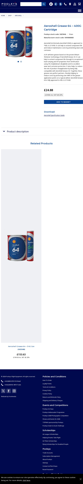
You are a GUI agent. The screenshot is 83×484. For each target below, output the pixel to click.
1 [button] (18, 61)
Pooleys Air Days (48, 409)
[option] (19, 41)
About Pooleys (47, 459)
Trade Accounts (48, 453)
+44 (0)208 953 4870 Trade (12, 385)
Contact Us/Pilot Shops (50, 466)
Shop (10, 15)
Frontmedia (12, 396)
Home (3, 15)
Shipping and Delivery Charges (53, 400)
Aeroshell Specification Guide (54, 115)
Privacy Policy (47, 390)
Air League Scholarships (50, 434)
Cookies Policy (47, 394)
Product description (18, 131)
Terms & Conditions (49, 387)
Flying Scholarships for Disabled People (55, 444)
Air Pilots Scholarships (50, 441)
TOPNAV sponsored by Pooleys (53, 422)
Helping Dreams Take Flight (51, 438)
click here (26, 480)
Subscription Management (51, 456)
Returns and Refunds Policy (52, 397)
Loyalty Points (47, 384)
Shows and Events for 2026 (51, 419)
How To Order (47, 380)
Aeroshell (18, 15)
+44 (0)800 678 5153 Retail (12, 381)
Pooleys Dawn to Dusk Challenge (53, 426)
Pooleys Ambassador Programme (53, 412)
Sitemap (45, 463)
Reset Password (48, 469)
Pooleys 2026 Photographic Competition (56, 416)
